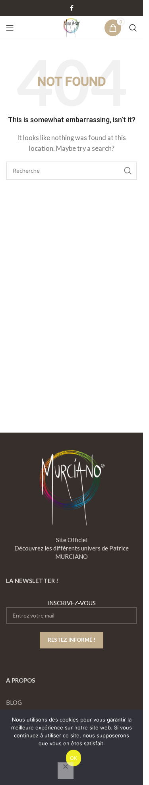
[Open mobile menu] (10, 28)
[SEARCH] (128, 171)
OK (73, 758)
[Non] (66, 770)
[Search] (133, 28)
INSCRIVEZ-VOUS (71, 602)
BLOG (14, 702)
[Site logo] (71, 27)
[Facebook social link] (71, 8)
